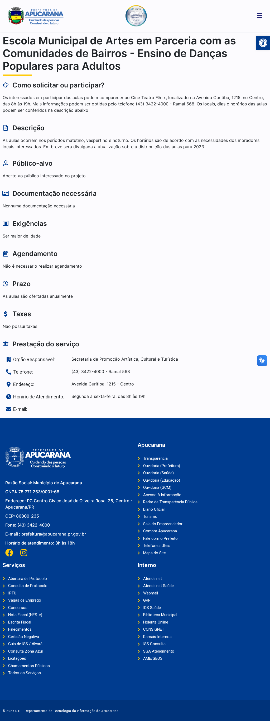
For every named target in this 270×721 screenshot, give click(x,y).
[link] (263, 43)
